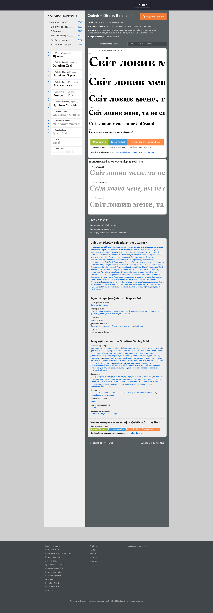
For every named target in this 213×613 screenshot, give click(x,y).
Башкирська (95, 283)
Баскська (145, 253)
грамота (94, 312)
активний (94, 366)
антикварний (150, 391)
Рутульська (95, 280)
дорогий (113, 349)
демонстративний (155, 359)
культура (94, 375)
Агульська (114, 273)
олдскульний (154, 364)
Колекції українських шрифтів (58, 553)
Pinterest (93, 553)
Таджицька (95, 285)
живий (145, 354)
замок (140, 377)
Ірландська (156, 256)
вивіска (115, 312)
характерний (131, 361)
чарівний (158, 356)
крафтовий (128, 356)
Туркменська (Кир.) (128, 285)
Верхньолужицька (153, 263)
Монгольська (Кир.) (151, 283)
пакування (149, 310)
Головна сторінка (52, 545)
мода (113, 380)
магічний (94, 359)
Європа (93, 412)
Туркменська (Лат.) (151, 268)
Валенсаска (95, 256)
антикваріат (155, 380)
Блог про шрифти (53, 575)
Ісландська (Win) (97, 258)
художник (134, 380)
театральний (139, 356)
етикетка (123, 310)
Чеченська (136, 280)
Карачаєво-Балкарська (124, 275)
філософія (105, 385)
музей (101, 375)
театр (146, 380)
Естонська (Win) (97, 263)
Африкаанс (136, 253)
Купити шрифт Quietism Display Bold (147, 140)
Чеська (144, 248)
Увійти (142, 5)
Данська (134, 256)
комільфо (140, 347)
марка (128, 312)
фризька (151, 261)
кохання (151, 382)
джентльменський (107, 366)
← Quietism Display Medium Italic (102, 441)
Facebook (94, 546)
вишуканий (157, 347)
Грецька (140, 251)
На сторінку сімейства (109, 42)
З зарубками (106, 29)
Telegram (93, 561)
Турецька (114, 251)
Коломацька (126, 283)
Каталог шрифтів (52, 557)
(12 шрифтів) (117, 21)
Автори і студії (51, 560)
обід (129, 377)
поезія (102, 377)
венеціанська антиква (115, 31)
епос (92, 382)
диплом (101, 312)
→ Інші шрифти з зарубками (101, 227)
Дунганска (116, 283)
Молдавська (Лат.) (155, 266)
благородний (129, 347)
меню (108, 312)
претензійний (144, 361)
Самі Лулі (109, 261)
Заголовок (103, 304)
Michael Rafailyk (113, 25)
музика (108, 377)
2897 (80, 34)
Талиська (105, 285)
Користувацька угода (99, 601)
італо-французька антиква (144, 29)
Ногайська (151, 278)
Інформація (50, 579)
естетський (107, 361)
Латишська (134, 270)
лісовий (103, 369)
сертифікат (159, 310)
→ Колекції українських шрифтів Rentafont (107, 231)
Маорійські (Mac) (139, 266)
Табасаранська (107, 280)
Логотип (94, 304)
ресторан (156, 377)
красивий (145, 366)
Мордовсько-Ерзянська (136, 278)
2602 (80, 38)
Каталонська (125, 258)
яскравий (122, 359)
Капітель (139, 325)
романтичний (134, 366)
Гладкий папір (96, 318)
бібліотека (147, 375)
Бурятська (106, 283)
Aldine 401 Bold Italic (100, 181)
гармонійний (96, 347)
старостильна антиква (122, 29)
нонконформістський (115, 364)
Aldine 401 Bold (98, 166)
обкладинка (132, 310)
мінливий (149, 356)
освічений (117, 347)
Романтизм (139, 391)
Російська (135, 248)
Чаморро (160, 261)
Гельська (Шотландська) (119, 256)
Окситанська (147, 258)
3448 (80, 30)
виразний (107, 354)
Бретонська (155, 253)
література (158, 375)
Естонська (105, 253)
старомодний (96, 356)
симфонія (116, 377)
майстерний (106, 351)
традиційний (156, 349)
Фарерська (142, 261)
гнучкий (115, 354)
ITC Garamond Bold (99, 197)
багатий (131, 349)
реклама (107, 310)
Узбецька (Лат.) (129, 261)
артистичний (96, 361)
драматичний (96, 354)
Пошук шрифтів (52, 549)
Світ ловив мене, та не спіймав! (142, 42)
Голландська (153, 248)
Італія (106, 412)
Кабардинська (106, 275)
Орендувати (99, 140)
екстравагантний (97, 364)
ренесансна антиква (96, 31)
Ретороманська (97, 261)
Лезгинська (157, 275)
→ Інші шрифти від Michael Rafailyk (103, 224)
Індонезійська (145, 256)
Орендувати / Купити (153, 14)
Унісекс (93, 406)
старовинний (109, 356)
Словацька (126, 268)
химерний (142, 359)
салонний (149, 351)
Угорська (140, 263)
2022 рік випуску (146, 25)
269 (80, 43)
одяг (141, 380)
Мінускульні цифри (126, 325)
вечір (118, 380)
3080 (80, 25)
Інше (157, 428)
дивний (118, 356)
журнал (99, 310)
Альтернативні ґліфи (108, 325)
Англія (100, 412)
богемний (130, 364)
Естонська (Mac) (113, 270)
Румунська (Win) (114, 268)
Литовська (115, 253)
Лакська (147, 275)
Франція (113, 412)
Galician (104, 256)
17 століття (113, 391)
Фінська (122, 251)
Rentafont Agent (52, 582)
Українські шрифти (113, 35)
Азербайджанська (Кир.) (152, 280)
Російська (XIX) (96, 288)
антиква (152, 31)
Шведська (104, 251)
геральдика (137, 375)
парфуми (101, 380)
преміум (127, 375)
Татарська (149, 251)
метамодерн (109, 393)
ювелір (126, 382)
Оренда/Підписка (98, 428)
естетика (94, 377)
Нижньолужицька (98, 268)
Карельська (95, 266)
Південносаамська (113, 263)
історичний (117, 351)
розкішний (122, 349)
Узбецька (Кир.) (143, 285)
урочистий (140, 351)
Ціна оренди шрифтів (54, 564)
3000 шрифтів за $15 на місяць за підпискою (134, 151)
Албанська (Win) (129, 263)
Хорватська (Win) (97, 270)
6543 (80, 21)
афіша (121, 312)
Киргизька (137, 283)
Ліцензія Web (147, 428)
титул (141, 310)
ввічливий (94, 369)
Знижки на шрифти (53, 571)
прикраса (118, 382)
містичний (103, 359)
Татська (118, 280)
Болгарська (95, 253)
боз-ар (130, 391)
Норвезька (136, 258)
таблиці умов (136, 432)
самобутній (132, 359)
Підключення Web (116, 428)
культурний (108, 347)
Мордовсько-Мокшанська (114, 278)
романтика (95, 385)
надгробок (135, 382)
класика (94, 391)
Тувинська (114, 285)
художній (94, 349)
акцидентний (143, 31)
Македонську (96, 278)
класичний (95, 351)
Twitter (93, 550)
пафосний (103, 349)
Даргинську (136, 273)
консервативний (142, 349)
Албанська (125, 253)
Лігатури (94, 325)
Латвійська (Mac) (108, 266)
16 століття (103, 391)
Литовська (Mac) (124, 266)
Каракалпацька (112, 258)
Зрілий (93, 400)
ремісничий (154, 354)
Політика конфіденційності (80, 601)
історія (144, 382)
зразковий (154, 366)
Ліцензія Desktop (133, 428)
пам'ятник (109, 382)
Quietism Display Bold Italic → (154, 441)
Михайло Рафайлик (129, 25)
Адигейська (125, 273)
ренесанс (123, 391)
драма (93, 380)
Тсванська (118, 261)
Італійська (94, 251)
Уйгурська (155, 285)
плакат (115, 310)
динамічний (136, 354)
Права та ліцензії (52, 586)
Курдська (125, 270)
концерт (148, 377)
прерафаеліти (96, 393)
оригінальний (119, 361)
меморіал (99, 382)
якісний (148, 347)
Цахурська (126, 280)
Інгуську (145, 273)
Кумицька (138, 275)
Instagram (94, 557)
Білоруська (131, 251)
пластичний (125, 354)
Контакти (49, 590)
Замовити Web (117, 140)
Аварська (105, 273)
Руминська (155, 270)
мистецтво (118, 375)
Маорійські (144, 270)
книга (92, 310)
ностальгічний (141, 364)
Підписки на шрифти (54, 568)
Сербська (158, 251)
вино (124, 377)
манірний (113, 359)
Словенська (137, 268)
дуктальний (131, 31)
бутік (108, 380)
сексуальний (121, 366)
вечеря (134, 377)
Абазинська (95, 273)
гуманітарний (129, 351)
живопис (125, 380)
